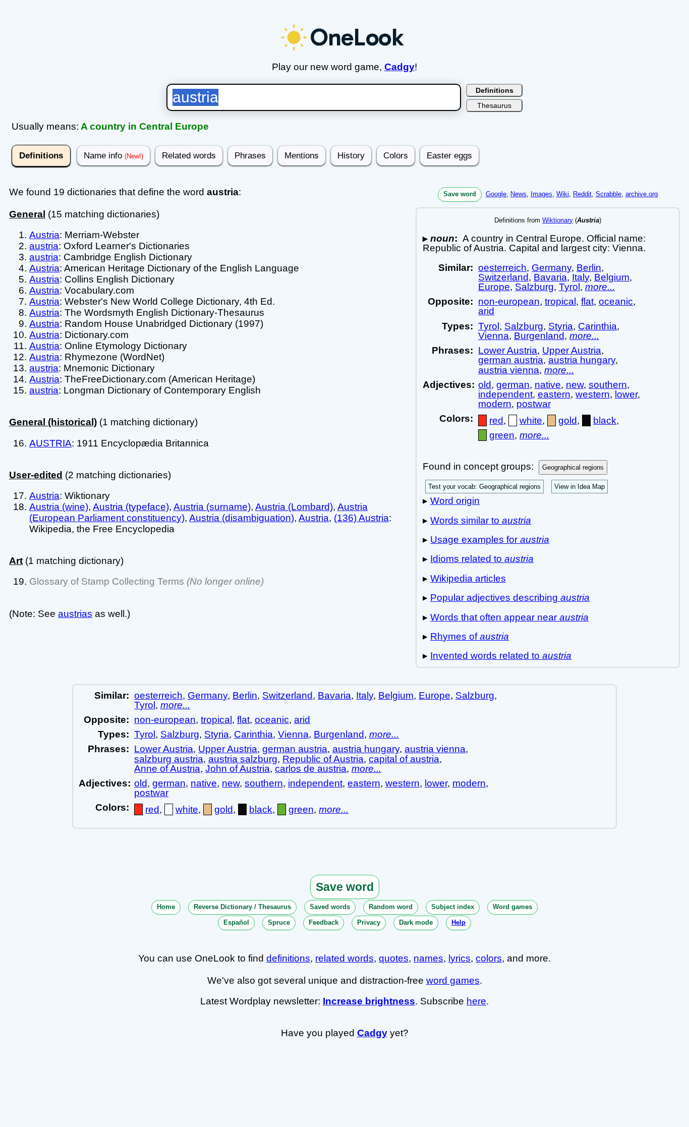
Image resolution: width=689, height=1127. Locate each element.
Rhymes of (469, 636)
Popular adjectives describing (510, 597)
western (593, 394)
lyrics (459, 958)
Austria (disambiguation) (241, 518)
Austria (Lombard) (294, 506)
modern (494, 404)
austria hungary (581, 360)
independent (505, 394)
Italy (580, 277)
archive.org (641, 194)
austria (44, 246)
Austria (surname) (212, 506)
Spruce (279, 922)
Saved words (330, 907)
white (531, 420)
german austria (510, 360)
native (548, 384)
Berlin (589, 267)
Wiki (562, 194)
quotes (394, 958)
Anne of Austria (167, 768)
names (428, 958)
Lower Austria (507, 350)
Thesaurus (494, 105)
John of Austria (237, 768)
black (604, 420)
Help (458, 922)
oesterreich (502, 267)
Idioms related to (482, 558)
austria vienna (508, 370)
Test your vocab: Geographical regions (484, 486)
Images (541, 194)
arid (486, 311)
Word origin (455, 500)
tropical (560, 301)
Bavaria (550, 277)
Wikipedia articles (468, 578)
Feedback (323, 922)
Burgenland (539, 335)
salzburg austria (168, 759)
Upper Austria (571, 350)
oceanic (616, 301)
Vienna (493, 335)
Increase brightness (369, 1001)
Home (166, 907)
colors (489, 958)
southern (608, 384)
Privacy (368, 922)
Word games (512, 907)
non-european (509, 301)
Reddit (582, 194)
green (501, 435)
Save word (459, 194)
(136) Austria (361, 518)
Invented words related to (500, 655)
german (513, 384)
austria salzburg (242, 759)
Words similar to (480, 520)
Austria (44, 235)
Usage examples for (489, 539)
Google (496, 194)
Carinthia (597, 326)
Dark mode (416, 922)
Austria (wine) (58, 506)
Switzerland (503, 277)
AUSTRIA (50, 443)
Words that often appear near (509, 617)
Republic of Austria (323, 759)
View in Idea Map (579, 486)
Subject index (452, 907)
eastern (554, 394)
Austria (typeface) (131, 506)
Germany (551, 267)
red (496, 420)
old (484, 384)
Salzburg (534, 286)
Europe (494, 286)
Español (236, 922)
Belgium (611, 277)
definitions (288, 958)
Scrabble (608, 194)
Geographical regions (573, 467)
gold (567, 420)
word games (453, 980)
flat (587, 301)
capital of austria (404, 759)
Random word (391, 907)
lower (626, 394)
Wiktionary (557, 220)
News (518, 194)
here (476, 1001)
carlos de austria (311, 768)
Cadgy (399, 67)
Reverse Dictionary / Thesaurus (242, 907)
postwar (533, 404)
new (575, 384)
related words (344, 958)
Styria (560, 326)
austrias (75, 613)
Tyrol (569, 286)
